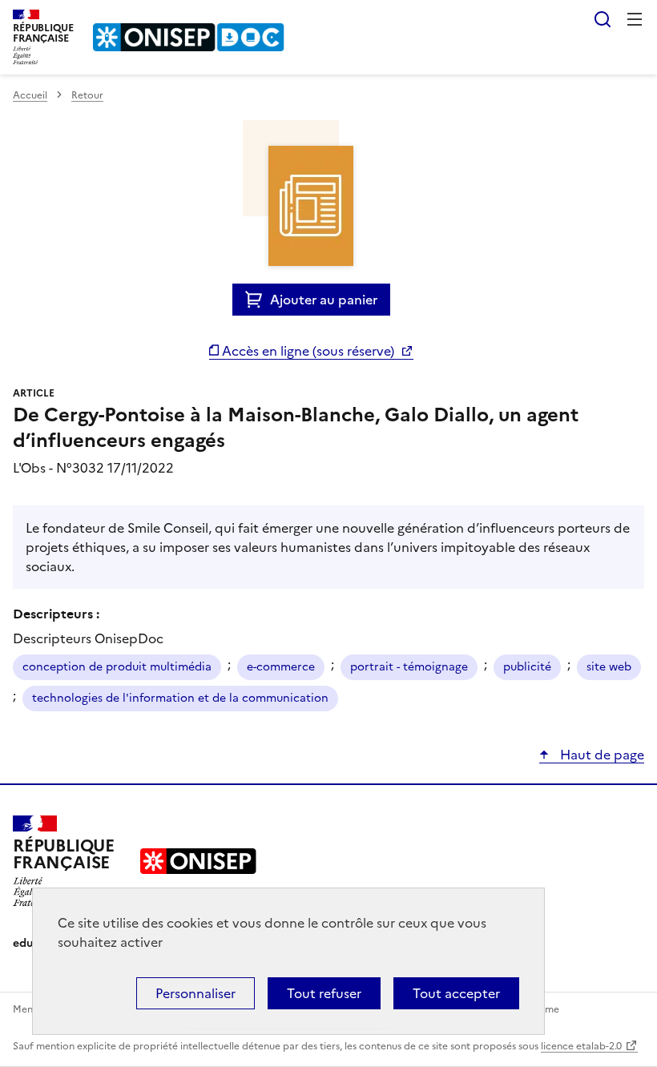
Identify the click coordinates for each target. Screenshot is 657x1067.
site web (608, 666)
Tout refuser (324, 993)
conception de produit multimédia (117, 666)
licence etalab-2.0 (581, 1046)
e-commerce (281, 666)
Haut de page (600, 754)
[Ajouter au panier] (257, 299)
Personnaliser (195, 993)
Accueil (30, 95)
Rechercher (602, 19)
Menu (635, 19)
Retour (87, 95)
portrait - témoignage (409, 666)
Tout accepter (456, 993)
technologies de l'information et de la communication (180, 698)
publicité (527, 666)
